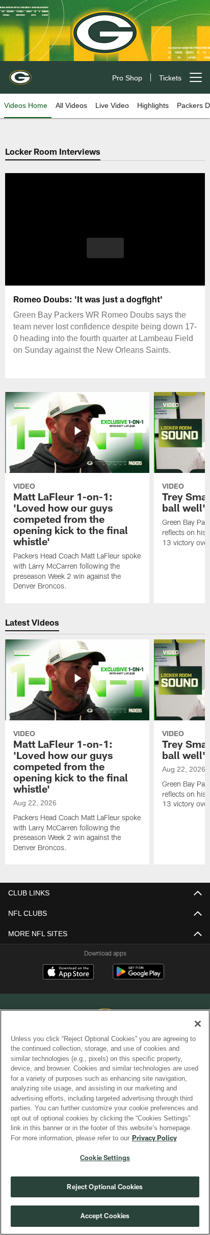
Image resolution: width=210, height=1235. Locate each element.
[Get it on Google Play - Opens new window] (138, 976)
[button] (105, 254)
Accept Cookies (105, 1216)
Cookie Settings (105, 1158)
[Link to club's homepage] (20, 73)
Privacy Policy (66, 1138)
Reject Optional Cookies (105, 1187)
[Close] (198, 1024)
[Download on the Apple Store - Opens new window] (68, 972)
